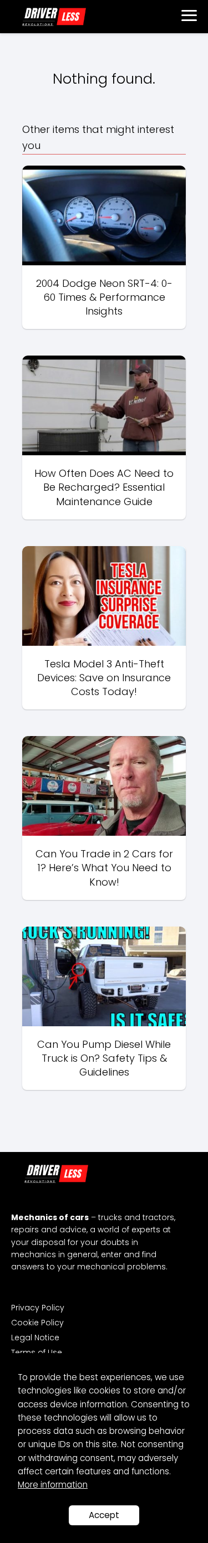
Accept (104, 1515)
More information (53, 1484)
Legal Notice (35, 1337)
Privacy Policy (37, 1307)
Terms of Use (36, 1352)
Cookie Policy (37, 1322)
